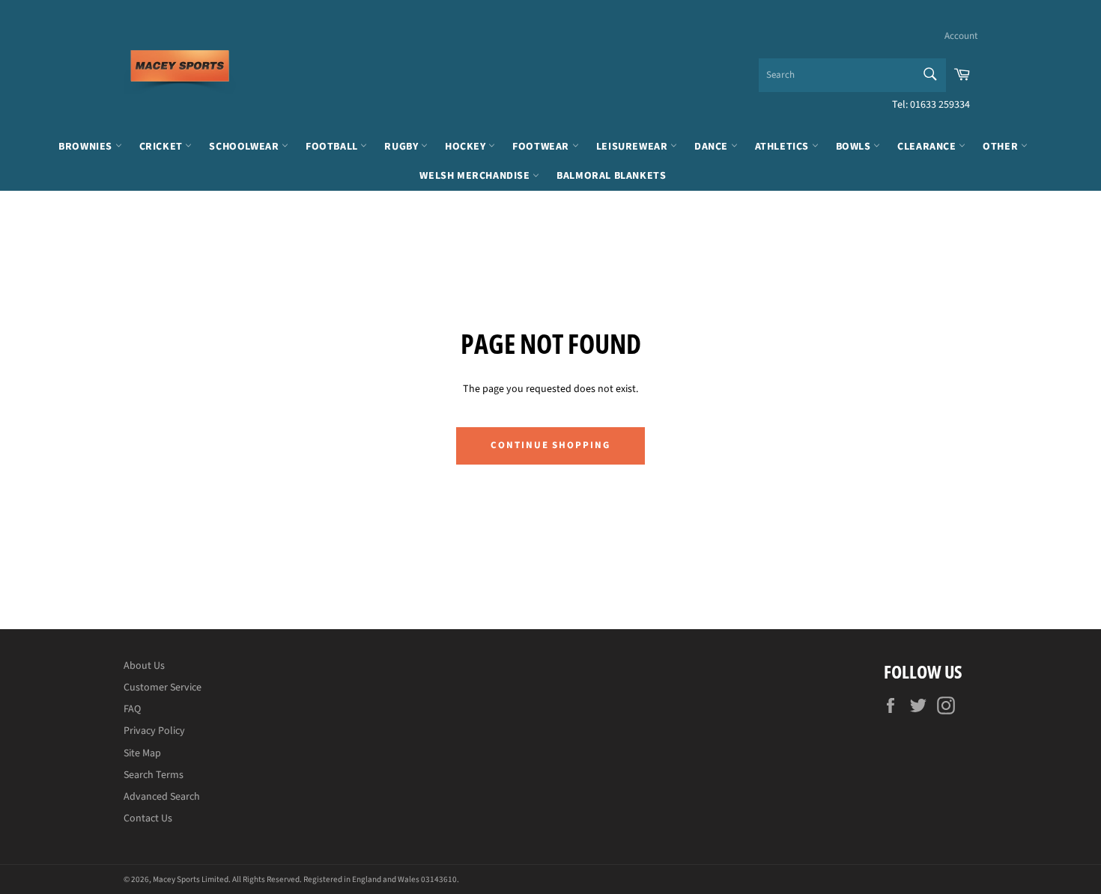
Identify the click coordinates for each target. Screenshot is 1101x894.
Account (960, 36)
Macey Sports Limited (190, 879)
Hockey (466, 146)
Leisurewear (633, 146)
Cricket (162, 146)
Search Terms (154, 775)
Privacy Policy (154, 730)
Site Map (142, 753)
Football (333, 146)
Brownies (86, 146)
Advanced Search (162, 796)
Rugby (402, 146)
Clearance (928, 146)
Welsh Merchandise (476, 175)
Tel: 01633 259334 (931, 104)
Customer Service (162, 687)
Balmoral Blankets (611, 175)
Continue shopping (550, 445)
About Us (144, 665)
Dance (712, 146)
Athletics (783, 146)
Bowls (855, 146)
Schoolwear (245, 146)
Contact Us (148, 818)
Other (1002, 146)
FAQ (132, 709)
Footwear (541, 146)
